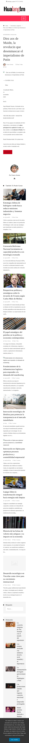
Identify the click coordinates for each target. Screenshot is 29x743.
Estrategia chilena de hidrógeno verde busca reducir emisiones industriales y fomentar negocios (12, 208)
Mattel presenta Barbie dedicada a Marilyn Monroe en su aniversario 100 (20, 716)
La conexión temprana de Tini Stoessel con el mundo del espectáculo (20, 631)
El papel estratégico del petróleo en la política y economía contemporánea (13, 335)
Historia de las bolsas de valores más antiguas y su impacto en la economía (13, 534)
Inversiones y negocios (9, 34)
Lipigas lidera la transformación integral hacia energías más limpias (14, 495)
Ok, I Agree (14, 739)
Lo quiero (7, 152)
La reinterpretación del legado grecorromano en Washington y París (21, 674)
